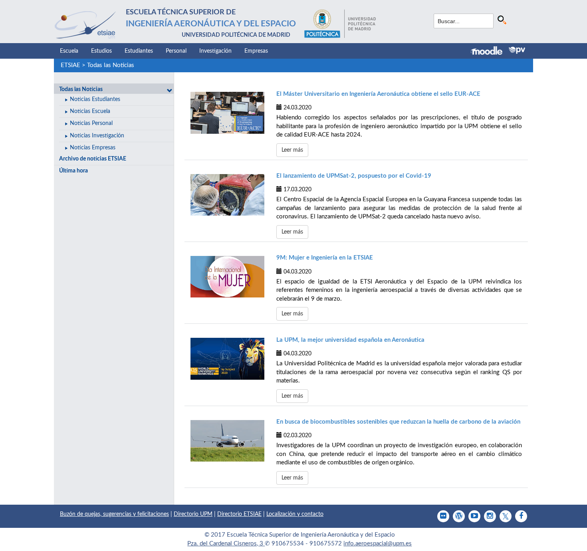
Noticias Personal (91, 123)
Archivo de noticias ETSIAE (92, 159)
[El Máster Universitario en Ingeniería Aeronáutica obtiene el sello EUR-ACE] (227, 112)
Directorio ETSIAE (239, 514)
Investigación (215, 51)
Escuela (69, 51)
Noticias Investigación (97, 136)
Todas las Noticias (110, 65)
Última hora (73, 171)
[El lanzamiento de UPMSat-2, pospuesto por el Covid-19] (227, 195)
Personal (176, 51)
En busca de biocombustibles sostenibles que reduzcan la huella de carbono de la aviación (398, 422)
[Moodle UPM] (490, 51)
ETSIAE (70, 65)
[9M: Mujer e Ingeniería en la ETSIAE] (227, 276)
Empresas (256, 51)
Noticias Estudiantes (95, 99)
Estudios (101, 51)
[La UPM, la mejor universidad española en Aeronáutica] (227, 358)
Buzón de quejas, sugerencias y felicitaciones (114, 514)
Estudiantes (139, 51)
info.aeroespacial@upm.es (377, 544)
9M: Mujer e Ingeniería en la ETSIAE (324, 258)
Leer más (292, 150)
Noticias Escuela (90, 111)
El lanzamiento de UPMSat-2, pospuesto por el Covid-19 (353, 176)
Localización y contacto (294, 514)
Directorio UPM (193, 514)
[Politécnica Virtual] (517, 50)
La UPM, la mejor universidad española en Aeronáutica (350, 340)
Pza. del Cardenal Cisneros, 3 (226, 544)
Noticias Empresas (92, 148)
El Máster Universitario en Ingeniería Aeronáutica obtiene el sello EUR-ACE (378, 94)
